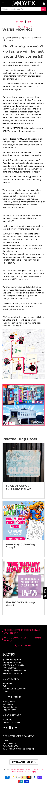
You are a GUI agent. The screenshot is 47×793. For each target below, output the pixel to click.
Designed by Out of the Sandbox (30, 769)
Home (17, 27)
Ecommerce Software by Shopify (23, 772)
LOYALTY (7, 741)
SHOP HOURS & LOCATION (14, 689)
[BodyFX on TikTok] (13, 728)
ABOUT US (7, 683)
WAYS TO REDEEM (10, 746)
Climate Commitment (11, 722)
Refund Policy (8, 704)
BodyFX (13, 769)
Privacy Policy (9, 701)
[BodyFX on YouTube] (16, 728)
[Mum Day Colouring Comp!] (23, 520)
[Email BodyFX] (4, 728)
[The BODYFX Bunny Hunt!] (23, 578)
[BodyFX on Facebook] (7, 728)
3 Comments (8, 40)
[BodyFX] (23, 3)
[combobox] (21, 9)
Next (29, 22)
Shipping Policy (9, 710)
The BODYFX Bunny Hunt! (20, 604)
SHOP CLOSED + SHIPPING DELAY (18, 488)
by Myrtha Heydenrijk (10, 38)
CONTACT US (8, 691)
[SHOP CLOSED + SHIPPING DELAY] (23, 462)
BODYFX (28, 27)
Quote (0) (45, 593)
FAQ (4, 686)
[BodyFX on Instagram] (10, 728)
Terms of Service (10, 707)
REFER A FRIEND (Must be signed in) (18, 749)
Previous (20, 22)
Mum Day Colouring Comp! (20, 546)
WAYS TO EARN (9, 743)
